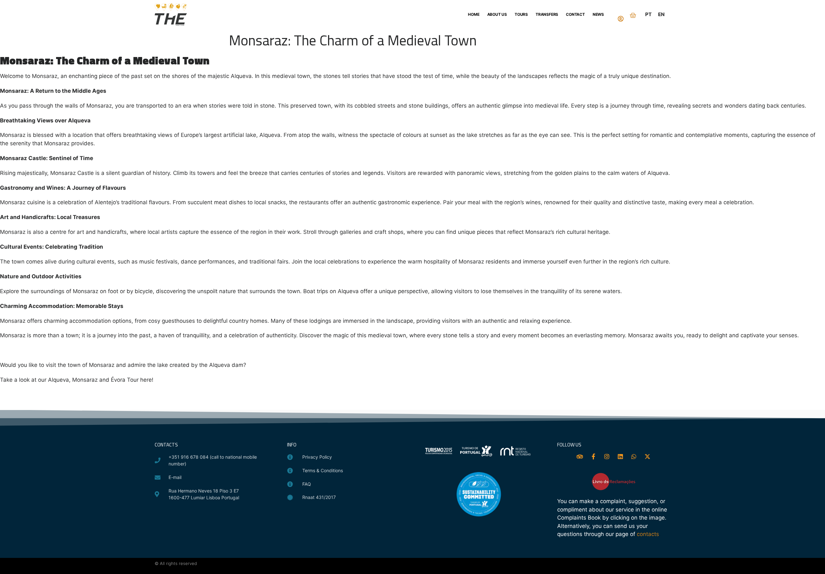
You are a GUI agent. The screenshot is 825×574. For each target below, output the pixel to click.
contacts (648, 534)
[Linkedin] (620, 456)
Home (473, 14)
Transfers (547, 14)
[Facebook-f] (593, 456)
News (598, 14)
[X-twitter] (647, 456)
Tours (521, 14)
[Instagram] (607, 456)
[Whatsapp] (634, 456)
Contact (575, 14)
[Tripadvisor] (580, 456)
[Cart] (632, 15)
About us (497, 14)
